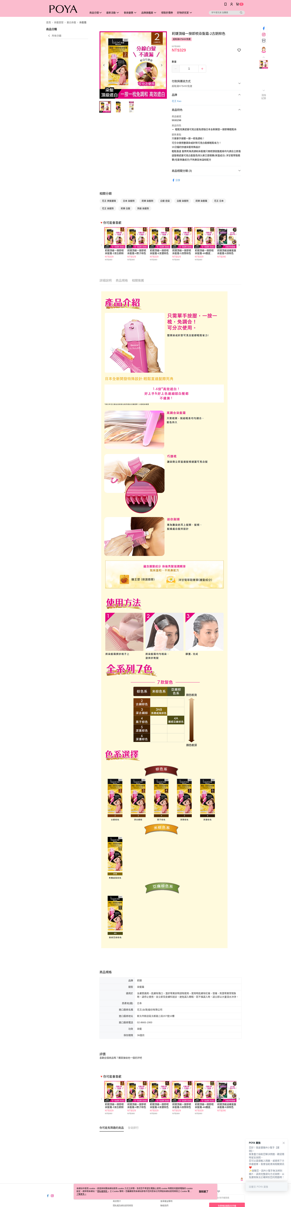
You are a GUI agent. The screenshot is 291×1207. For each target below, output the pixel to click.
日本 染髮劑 (129, 201)
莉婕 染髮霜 (201, 201)
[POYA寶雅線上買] (65, 8)
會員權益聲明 (166, 1201)
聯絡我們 (164, 1205)
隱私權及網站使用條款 (123, 1205)
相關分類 (106, 193)
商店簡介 (117, 1201)
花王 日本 (219, 201)
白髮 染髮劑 (182, 201)
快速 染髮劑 (143, 208)
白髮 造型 (165, 201)
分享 (177, 180)
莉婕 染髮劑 (147, 201)
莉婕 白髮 (125, 208)
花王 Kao (176, 101)
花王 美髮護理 (109, 201)
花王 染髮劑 (108, 208)
